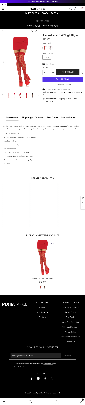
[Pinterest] (45, 378)
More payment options (63, 84)
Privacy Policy (48, 363)
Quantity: (45, 68)
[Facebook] (31, 378)
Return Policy (68, 118)
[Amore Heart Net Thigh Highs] (42, 257)
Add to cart (68, 72)
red (40, 287)
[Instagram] (38, 378)
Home (4, 31)
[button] (4, 62)
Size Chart (52, 118)
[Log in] (75, 8)
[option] (20, 62)
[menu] (3, 8)
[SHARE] (81, 72)
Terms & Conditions (20, 367)
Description (12, 118)
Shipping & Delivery (32, 118)
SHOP (3, 4)
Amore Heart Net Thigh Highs (42, 278)
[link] (15, 221)
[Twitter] (51, 378)
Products (12, 31)
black (44, 287)
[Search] (70, 8)
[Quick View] (52, 244)
